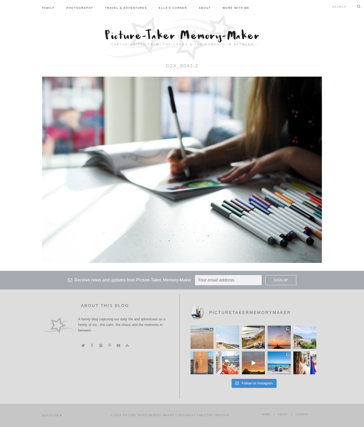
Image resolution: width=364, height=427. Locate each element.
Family (48, 7)
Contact (302, 414)
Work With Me (236, 7)
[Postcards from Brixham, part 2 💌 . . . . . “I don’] (304, 337)
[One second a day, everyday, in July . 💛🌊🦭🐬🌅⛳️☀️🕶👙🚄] (253, 362)
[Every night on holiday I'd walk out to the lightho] (202, 362)
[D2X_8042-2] (182, 169)
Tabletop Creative (213, 415)
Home (266, 414)
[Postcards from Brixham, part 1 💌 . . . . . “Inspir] (279, 362)
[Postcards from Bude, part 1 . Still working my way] (227, 337)
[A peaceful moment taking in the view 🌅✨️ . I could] (253, 337)
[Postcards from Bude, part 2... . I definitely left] (202, 337)
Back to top (51, 415)
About (205, 7)
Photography (79, 7)
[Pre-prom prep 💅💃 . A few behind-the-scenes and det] (304, 362)
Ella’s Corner (173, 7)
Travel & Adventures (126, 7)
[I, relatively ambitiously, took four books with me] (227, 362)
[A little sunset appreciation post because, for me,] (279, 337)
